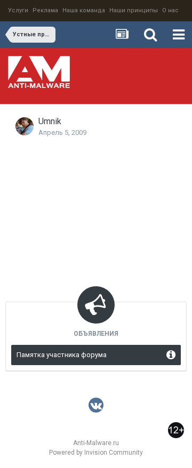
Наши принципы (133, 10)
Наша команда (83, 10)
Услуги (18, 10)
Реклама (45, 10)
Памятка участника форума (62, 355)
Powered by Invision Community (96, 452)
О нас (170, 10)
